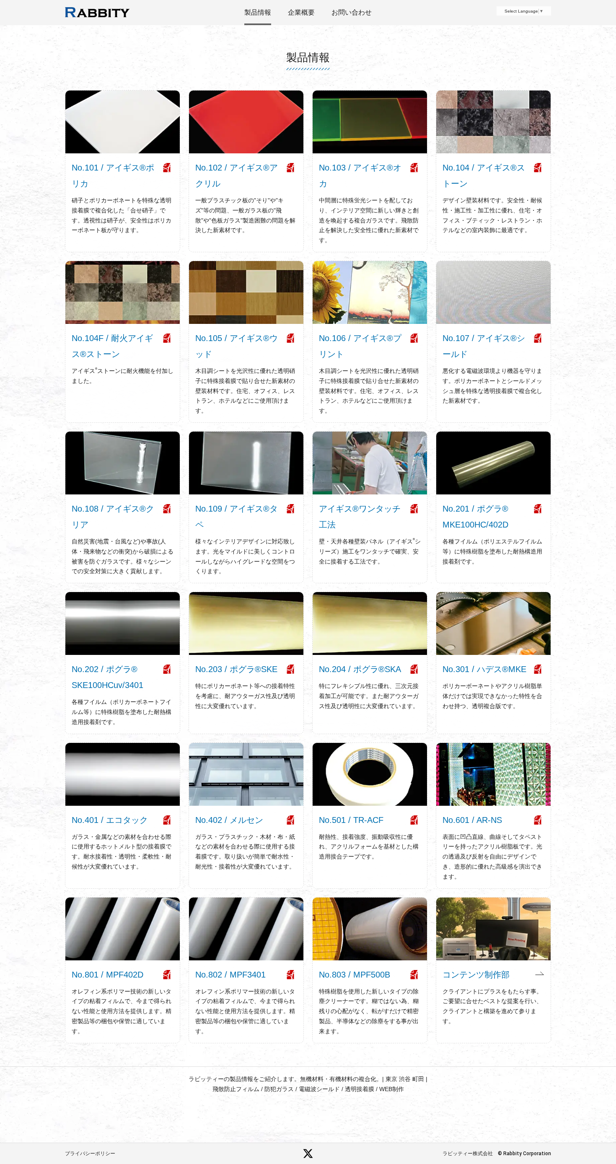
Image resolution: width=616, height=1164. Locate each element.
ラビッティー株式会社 (468, 1153)
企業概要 (301, 12)
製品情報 (257, 12)
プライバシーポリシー (90, 1153)
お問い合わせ (351, 12)
